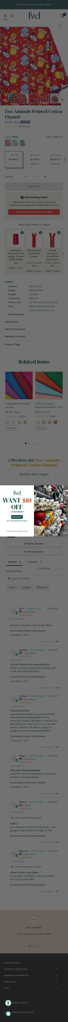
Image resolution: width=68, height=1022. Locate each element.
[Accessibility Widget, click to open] (8, 1003)
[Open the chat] (8, 1013)
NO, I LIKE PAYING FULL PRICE (17, 521)
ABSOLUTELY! (17, 517)
